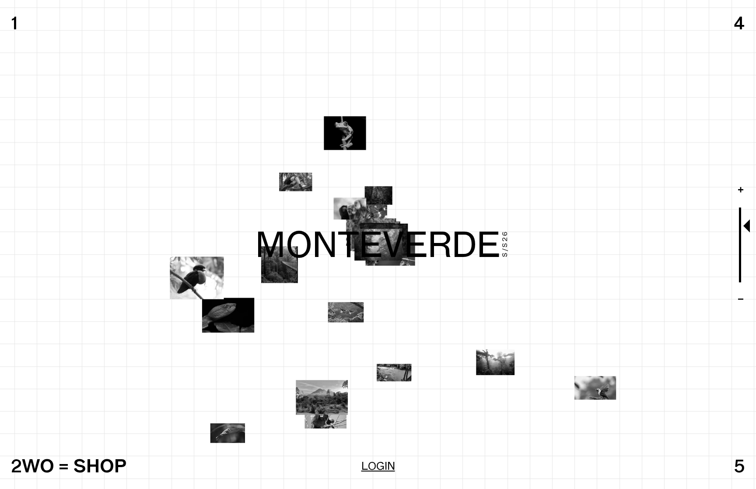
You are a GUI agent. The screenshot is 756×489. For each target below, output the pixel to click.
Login (378, 466)
